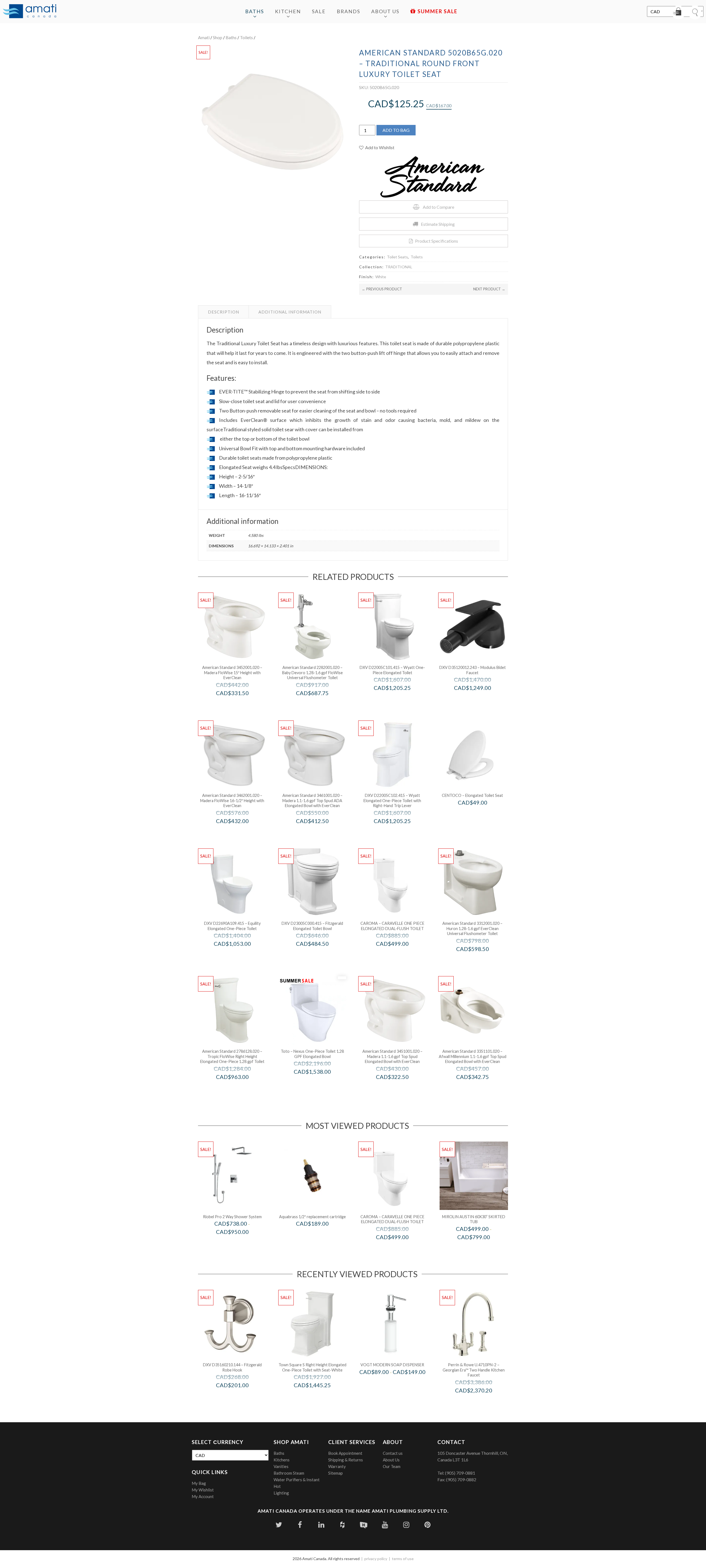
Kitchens (282, 1459)
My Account (203, 1496)
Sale (319, 11)
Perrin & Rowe (481, 1402)
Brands (348, 11)
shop (217, 37)
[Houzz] (342, 1524)
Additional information (289, 311)
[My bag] (678, 12)
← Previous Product (382, 289)
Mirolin (481, 1248)
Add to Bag (396, 130)
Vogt (400, 1383)
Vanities (281, 1466)
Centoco (480, 814)
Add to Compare (438, 207)
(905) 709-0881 (460, 1472)
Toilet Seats (397, 257)
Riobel (240, 1243)
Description (223, 311)
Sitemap (335, 1472)
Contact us (393, 1453)
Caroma (399, 955)
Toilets (246, 37)
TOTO (320, 1083)
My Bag (199, 1483)
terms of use (403, 1558)
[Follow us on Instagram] (406, 1524)
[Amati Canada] (29, 11)
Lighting (281, 1492)
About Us (385, 11)
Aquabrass (320, 1235)
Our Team (391, 1466)
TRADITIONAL (398, 266)
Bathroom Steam (289, 1472)
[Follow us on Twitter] (278, 1524)
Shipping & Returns (345, 1459)
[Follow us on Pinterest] (427, 1524)
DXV (399, 699)
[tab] (223, 311)
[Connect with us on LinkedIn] (321, 1524)
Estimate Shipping (438, 224)
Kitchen (288, 11)
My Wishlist (203, 1489)
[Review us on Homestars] (363, 1524)
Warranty (337, 1466)
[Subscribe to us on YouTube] (385, 1524)
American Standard (240, 704)
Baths (254, 11)
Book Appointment (345, 1453)
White (380, 276)
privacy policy (375, 1558)
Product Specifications (436, 240)
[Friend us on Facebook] (300, 1524)
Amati (204, 37)
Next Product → (489, 289)
